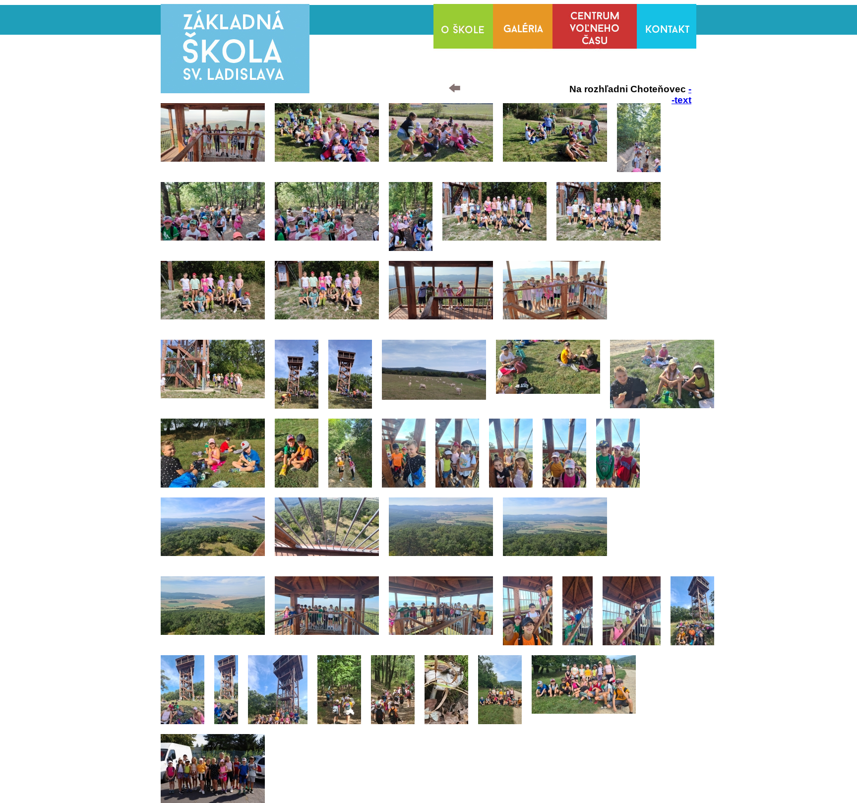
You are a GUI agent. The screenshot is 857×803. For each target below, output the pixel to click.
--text (681, 94)
